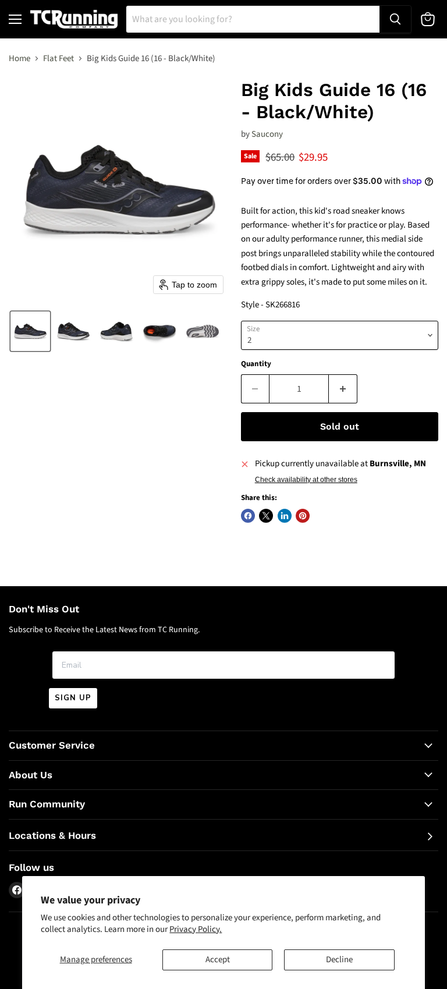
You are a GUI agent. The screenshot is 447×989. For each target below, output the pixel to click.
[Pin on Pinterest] (303, 516)
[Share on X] (266, 516)
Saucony (267, 134)
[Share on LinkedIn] (285, 516)
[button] (30, 331)
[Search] (395, 19)
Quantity (256, 364)
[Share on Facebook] (248, 516)
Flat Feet (58, 58)
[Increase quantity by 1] (343, 388)
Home (19, 58)
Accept (217, 959)
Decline (339, 959)
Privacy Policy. (195, 929)
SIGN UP (73, 698)
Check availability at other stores (306, 480)
